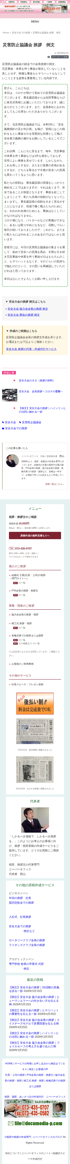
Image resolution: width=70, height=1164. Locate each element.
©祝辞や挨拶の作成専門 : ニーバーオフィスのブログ (33, 1137)
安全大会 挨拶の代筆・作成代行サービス (31, 349)
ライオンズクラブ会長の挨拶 (27, 945)
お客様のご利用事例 (23, 663)
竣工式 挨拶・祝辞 (22, 623)
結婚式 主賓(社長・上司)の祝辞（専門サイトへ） (27, 577)
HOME (9, 1063)
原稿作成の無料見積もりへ (35, 535)
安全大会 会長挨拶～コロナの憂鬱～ (41, 391)
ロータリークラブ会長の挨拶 (27, 940)
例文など (29, 931)
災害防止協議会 (30, 422)
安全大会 (9, 422)
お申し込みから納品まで (47, 1063)
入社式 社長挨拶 (20, 916)
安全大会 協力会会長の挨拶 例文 (28, 308)
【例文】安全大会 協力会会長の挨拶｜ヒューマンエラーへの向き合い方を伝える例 (34, 1000)
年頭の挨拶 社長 (20, 898)
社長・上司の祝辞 (15, 1074)
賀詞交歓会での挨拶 (21, 902)
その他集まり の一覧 (29, 643)
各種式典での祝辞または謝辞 (27, 635)
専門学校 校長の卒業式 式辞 (26, 963)
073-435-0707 (23, 548)
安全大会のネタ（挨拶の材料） (37, 380)
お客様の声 (42, 1069)
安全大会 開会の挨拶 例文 (24, 314)
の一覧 (22, 583)
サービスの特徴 (23, 1063)
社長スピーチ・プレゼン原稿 (27, 684)
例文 (26, 968)
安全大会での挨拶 (60, 57)
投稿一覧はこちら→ (54, 484)
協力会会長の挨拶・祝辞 (25, 614)
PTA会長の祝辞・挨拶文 (25, 590)
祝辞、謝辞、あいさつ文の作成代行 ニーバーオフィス (35, 1096)
